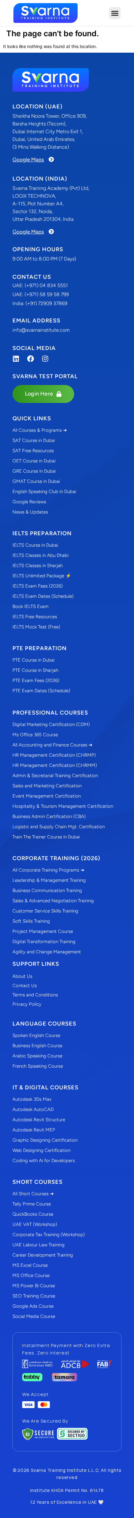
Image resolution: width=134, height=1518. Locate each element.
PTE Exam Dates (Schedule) (41, 690)
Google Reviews (29, 502)
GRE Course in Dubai (34, 471)
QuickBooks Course (32, 1214)
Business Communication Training (47, 890)
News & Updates (30, 512)
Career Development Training (42, 1255)
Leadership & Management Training (49, 880)
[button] (115, 13)
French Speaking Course (37, 1066)
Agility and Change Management (46, 952)
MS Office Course (31, 1275)
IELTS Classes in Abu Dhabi (40, 555)
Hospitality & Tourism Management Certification (62, 806)
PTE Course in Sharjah (35, 670)
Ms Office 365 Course (35, 734)
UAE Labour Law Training (38, 1245)
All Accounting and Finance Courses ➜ (52, 745)
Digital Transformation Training (43, 941)
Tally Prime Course (31, 1204)
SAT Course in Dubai (33, 440)
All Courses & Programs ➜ (39, 430)
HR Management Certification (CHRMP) (54, 755)
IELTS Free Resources (34, 616)
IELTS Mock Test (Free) (36, 627)
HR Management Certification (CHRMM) (54, 765)
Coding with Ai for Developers (43, 1160)
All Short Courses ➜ (33, 1193)
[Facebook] (30, 358)
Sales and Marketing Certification (47, 786)
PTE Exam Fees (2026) (35, 680)
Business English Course (37, 1045)
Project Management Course (42, 931)
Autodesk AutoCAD (33, 1109)
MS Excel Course (30, 1265)
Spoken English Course (36, 1035)
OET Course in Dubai (33, 461)
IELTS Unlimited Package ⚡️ (41, 576)
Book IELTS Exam (30, 606)
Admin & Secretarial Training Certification (55, 775)
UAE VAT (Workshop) (34, 1224)
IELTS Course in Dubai (35, 545)
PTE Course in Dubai (33, 660)
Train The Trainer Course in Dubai (46, 837)
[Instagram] (45, 358)
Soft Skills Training (31, 921)
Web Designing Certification (41, 1150)
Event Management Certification (46, 796)
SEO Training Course (33, 1296)
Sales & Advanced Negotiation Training (53, 900)
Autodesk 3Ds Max (31, 1099)
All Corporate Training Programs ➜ (48, 870)
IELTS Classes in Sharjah (37, 565)
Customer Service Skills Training (45, 911)
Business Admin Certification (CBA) (49, 816)
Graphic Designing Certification (45, 1140)
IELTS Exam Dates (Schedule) (43, 596)
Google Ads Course (33, 1306)
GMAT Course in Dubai (36, 481)
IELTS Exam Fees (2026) (37, 586)
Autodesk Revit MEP (33, 1130)
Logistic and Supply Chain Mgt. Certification (58, 826)
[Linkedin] (15, 358)
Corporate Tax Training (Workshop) (48, 1234)
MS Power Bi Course (33, 1285)
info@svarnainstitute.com (40, 330)
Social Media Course (33, 1316)
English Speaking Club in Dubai (44, 491)
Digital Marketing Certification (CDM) (51, 724)
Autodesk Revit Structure (38, 1119)
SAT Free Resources (33, 450)
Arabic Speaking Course (37, 1056)
